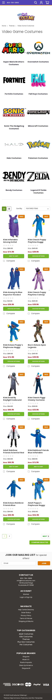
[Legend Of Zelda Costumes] (38, 176)
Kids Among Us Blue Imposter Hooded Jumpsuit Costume (12, 293)
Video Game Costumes (26, 26)
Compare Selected (39, 542)
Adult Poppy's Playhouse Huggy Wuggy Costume (36, 504)
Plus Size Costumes (26, 642)
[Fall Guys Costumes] (38, 80)
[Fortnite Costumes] (14, 80)
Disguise (26, 656)
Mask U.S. (26, 659)
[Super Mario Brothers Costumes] (13, 48)
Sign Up (29, 597)
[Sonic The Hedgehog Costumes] (14, 112)
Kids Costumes (26, 636)
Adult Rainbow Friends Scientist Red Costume (13, 451)
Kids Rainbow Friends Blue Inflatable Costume (38, 451)
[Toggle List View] (9, 209)
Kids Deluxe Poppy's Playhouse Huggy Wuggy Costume (13, 346)
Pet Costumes (26, 644)
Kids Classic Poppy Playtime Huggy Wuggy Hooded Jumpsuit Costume (37, 241)
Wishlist (26, 594)
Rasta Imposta (26, 662)
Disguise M (26, 668)
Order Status (26, 612)
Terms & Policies (26, 618)
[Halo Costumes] (14, 144)
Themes (12, 26)
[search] (35, 3)
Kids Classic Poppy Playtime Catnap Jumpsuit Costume (37, 293)
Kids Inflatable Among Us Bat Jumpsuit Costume (12, 241)
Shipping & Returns (26, 621)
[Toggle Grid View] (4, 209)
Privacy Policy (26, 615)
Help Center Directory (26, 610)
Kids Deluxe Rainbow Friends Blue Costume (13, 504)
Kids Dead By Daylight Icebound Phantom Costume (12, 399)
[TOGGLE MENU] (3, 3)
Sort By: (19, 208)
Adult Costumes (26, 634)
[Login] (41, 3)
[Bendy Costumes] (14, 176)
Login (22, 597)
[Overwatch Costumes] (38, 48)
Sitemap (23, 695)
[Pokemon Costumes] (38, 144)
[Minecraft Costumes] (38, 112)
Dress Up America (26, 665)
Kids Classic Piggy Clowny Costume (36, 398)
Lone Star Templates (35, 698)
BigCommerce (15, 698)
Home (4, 26)
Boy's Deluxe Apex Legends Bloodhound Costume (37, 346)
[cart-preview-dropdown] (47, 2)
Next (45, 536)
